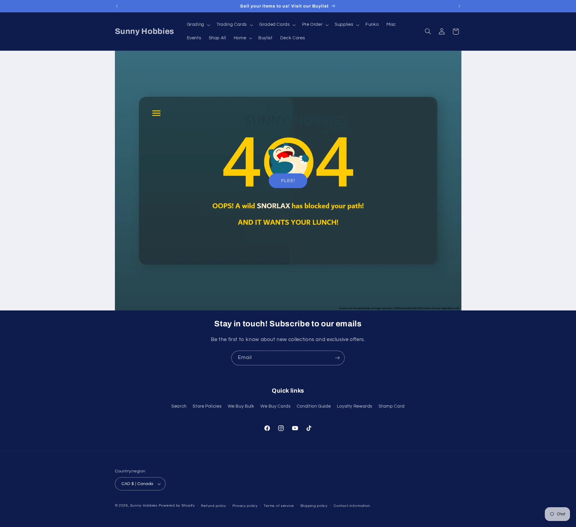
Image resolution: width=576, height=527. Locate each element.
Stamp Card (392, 406)
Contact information (352, 506)
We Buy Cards (275, 406)
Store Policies (207, 406)
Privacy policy (245, 506)
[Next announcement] (459, 6)
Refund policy (213, 506)
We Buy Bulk (241, 406)
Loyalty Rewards (354, 406)
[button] (198, 24)
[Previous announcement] (116, 6)
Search (179, 406)
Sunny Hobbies (144, 505)
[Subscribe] (337, 358)
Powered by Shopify (177, 505)
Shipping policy (314, 506)
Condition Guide (314, 406)
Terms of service (279, 506)
